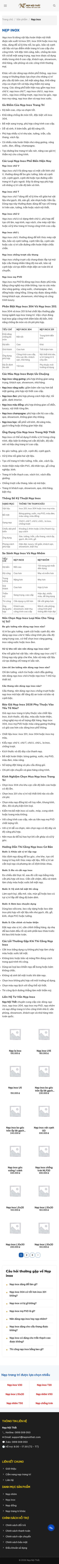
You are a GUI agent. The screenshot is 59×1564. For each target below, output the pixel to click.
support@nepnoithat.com (26, 1437)
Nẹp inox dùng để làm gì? (23, 1284)
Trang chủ (7, 19)
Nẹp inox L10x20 (44, 1207)
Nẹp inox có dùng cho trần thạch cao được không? (30, 1339)
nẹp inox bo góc (42, 94)
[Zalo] (51, 1527)
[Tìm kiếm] (54, 5)
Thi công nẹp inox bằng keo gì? (27, 1349)
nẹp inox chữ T (17, 91)
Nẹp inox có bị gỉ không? (23, 1303)
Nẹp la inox (15, 1050)
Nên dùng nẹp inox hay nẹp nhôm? (28, 1318)
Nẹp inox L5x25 (15, 1207)
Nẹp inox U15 (44, 1050)
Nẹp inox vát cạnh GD (44, 1129)
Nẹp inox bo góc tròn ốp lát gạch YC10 (44, 1089)
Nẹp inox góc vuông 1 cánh (15, 1169)
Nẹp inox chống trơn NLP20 (44, 1169)
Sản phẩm (21, 19)
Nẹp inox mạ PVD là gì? (22, 1311)
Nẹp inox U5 (15, 1087)
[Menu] (5, 5)
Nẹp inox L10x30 (15, 1244)
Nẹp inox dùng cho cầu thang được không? (29, 1328)
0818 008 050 (23, 1432)
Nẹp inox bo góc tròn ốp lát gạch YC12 (15, 1129)
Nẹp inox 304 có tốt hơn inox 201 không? (28, 1294)
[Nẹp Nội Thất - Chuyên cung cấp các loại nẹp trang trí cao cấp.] (29, 5)
